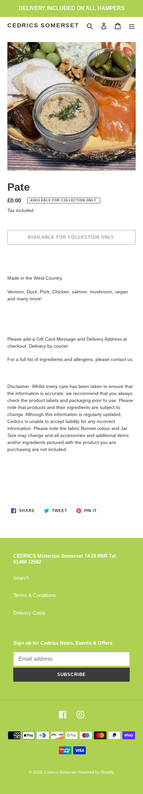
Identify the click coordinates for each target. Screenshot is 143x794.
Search (21, 578)
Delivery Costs (29, 613)
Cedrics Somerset (43, 25)
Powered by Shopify (96, 772)
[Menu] (132, 26)
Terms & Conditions (34, 595)
